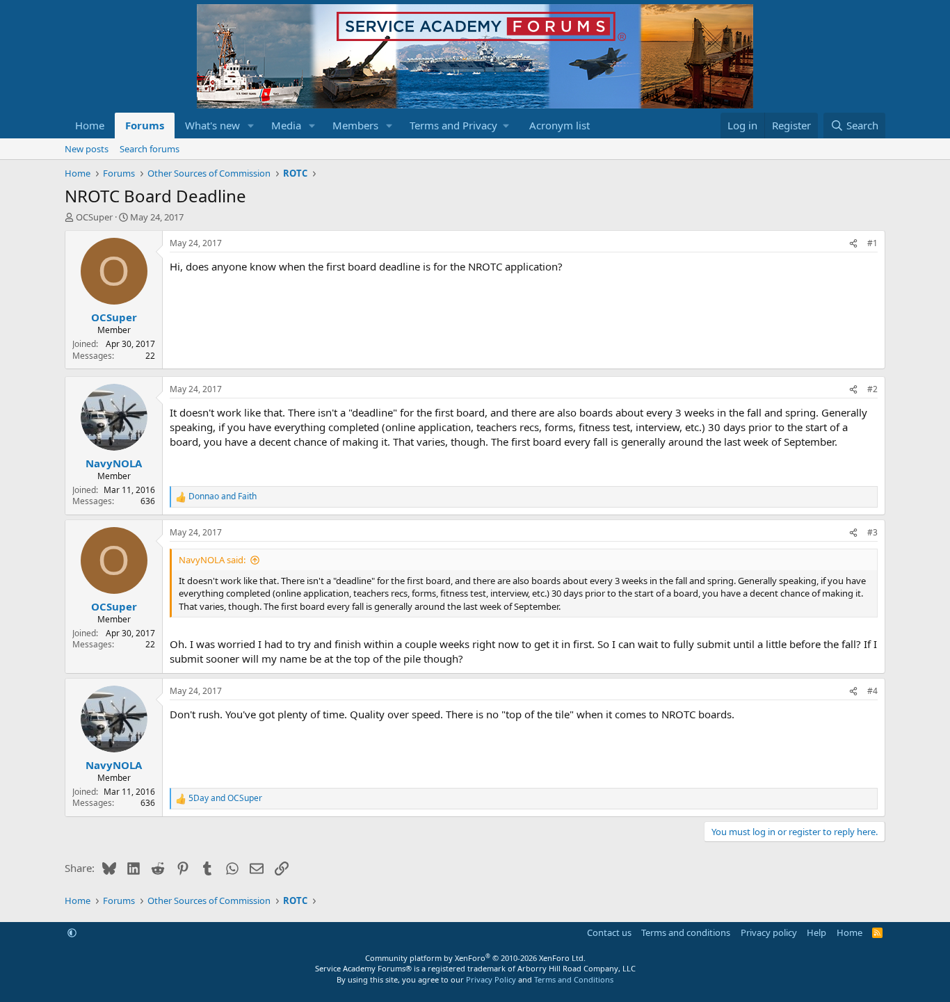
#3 (872, 532)
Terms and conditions (685, 932)
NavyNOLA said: (212, 559)
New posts (86, 149)
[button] (251, 125)
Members (355, 125)
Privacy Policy (491, 979)
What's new (212, 125)
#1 (872, 243)
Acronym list (559, 125)
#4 (872, 691)
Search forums (149, 149)
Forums (144, 125)
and (222, 496)
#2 (872, 389)
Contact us (609, 932)
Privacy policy (769, 932)
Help (816, 932)
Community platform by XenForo (475, 958)
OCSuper (94, 217)
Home (89, 125)
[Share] (853, 244)
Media (286, 125)
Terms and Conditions (573, 979)
